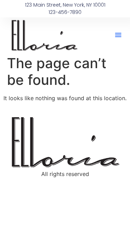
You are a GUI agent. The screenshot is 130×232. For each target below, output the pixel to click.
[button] (118, 35)
